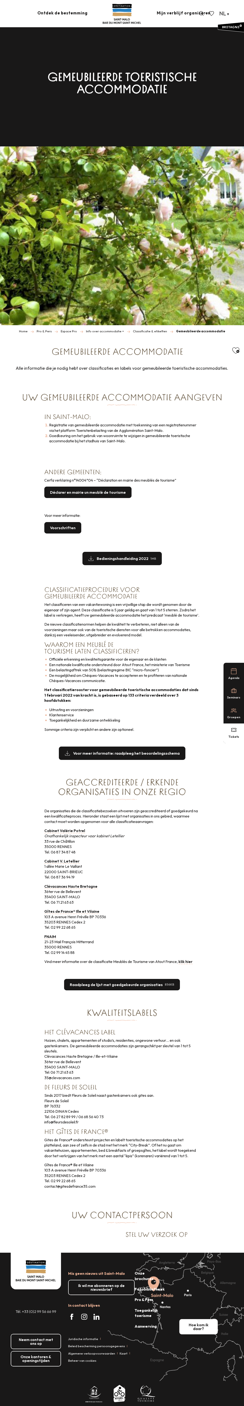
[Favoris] (212, 13)
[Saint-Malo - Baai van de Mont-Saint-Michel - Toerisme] (122, 14)
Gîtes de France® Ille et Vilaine (71, 911)
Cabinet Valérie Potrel (64, 830)
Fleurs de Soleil (74, 1087)
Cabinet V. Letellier (62, 861)
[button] (201, 13)
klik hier (185, 961)
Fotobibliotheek (150, 1289)
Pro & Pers (144, 1299)
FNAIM (50, 936)
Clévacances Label (85, 1032)
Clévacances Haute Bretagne (70, 886)
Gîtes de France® (82, 1131)
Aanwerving (146, 1326)
